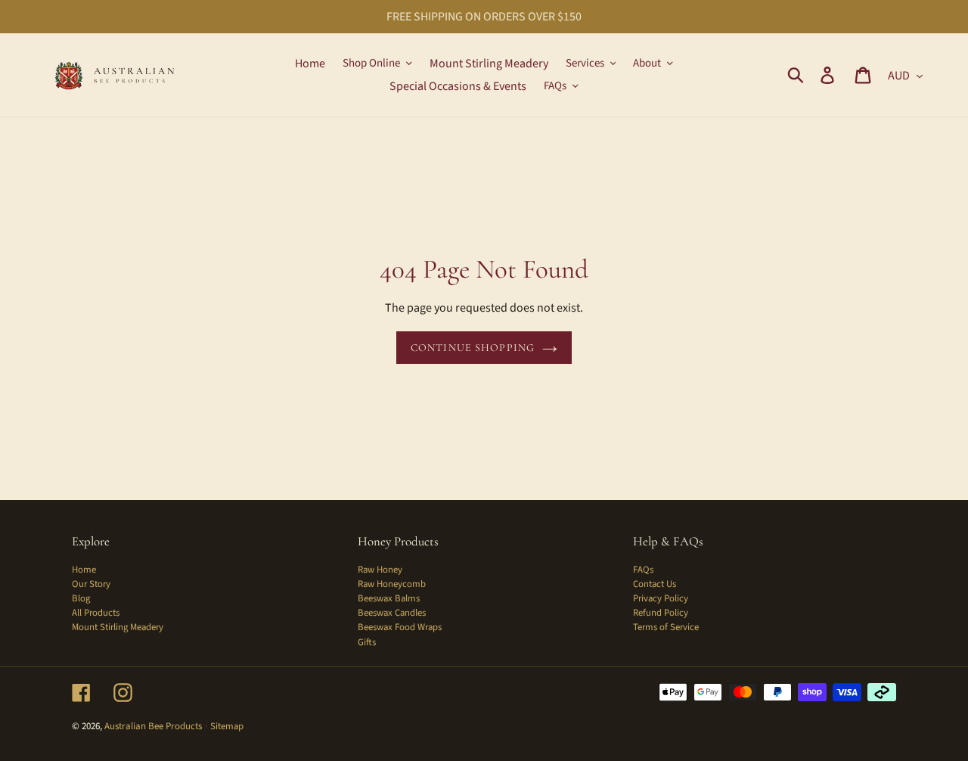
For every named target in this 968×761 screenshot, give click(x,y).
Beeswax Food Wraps (400, 627)
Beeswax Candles (392, 613)
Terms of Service (666, 627)
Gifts (367, 642)
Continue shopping (473, 347)
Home (84, 569)
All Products (95, 613)
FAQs (643, 569)
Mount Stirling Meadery (117, 627)
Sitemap (227, 726)
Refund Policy (660, 613)
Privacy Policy (660, 598)
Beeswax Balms (389, 598)
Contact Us (654, 584)
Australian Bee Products (153, 726)
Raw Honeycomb (392, 584)
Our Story (91, 584)
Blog (81, 598)
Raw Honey (380, 569)
